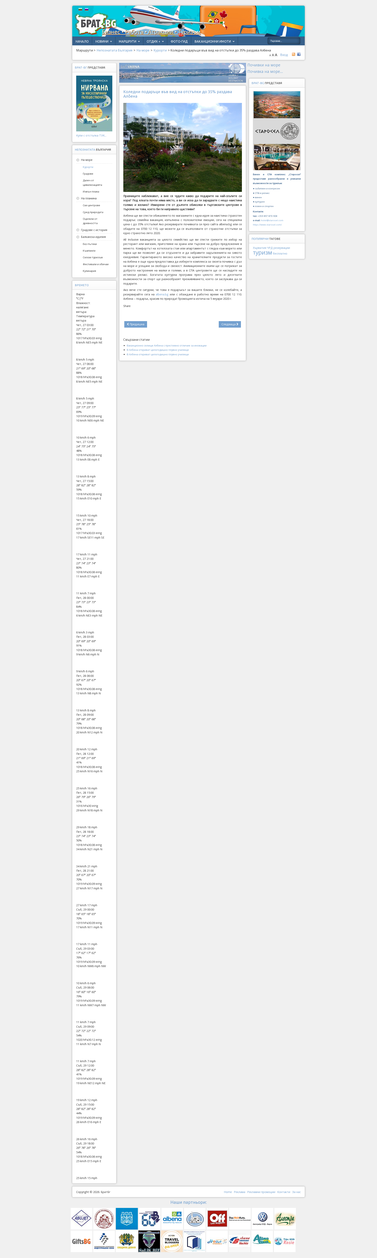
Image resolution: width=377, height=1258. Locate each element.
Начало (82, 41)
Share (127, 306)
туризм (262, 252)
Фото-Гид (179, 41)
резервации (282, 248)
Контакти (283, 1192)
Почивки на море (263, 65)
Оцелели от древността (90, 221)
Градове (88, 173)
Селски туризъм (93, 257)
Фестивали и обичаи (96, 264)
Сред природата (93, 212)
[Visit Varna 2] (182, 72)
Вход (284, 55)
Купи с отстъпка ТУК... (91, 135)
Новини (101, 41)
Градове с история (94, 230)
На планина (89, 198)
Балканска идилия (93, 237)
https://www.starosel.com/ (267, 224)
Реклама (239, 1192)
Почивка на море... (265, 71)
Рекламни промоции (261, 1192)
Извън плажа (91, 191)
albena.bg (162, 294)
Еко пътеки (90, 244)
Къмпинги (89, 250)
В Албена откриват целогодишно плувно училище (158, 350)
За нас (296, 1192)
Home (228, 1192)
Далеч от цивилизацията (92, 182)
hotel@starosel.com (272, 220)
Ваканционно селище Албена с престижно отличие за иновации (167, 345)
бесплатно (280, 253)
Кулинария (89, 271)
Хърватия (259, 248)
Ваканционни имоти (213, 41)
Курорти (88, 167)
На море (86, 160)
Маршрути (127, 41)
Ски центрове (91, 205)
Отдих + (153, 41)
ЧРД (270, 248)
